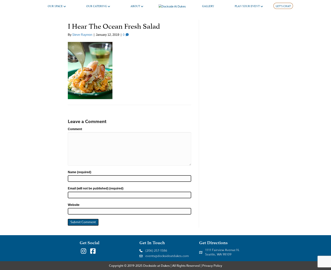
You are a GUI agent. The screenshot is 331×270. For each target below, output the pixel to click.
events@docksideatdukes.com (167, 256)
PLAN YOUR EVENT (247, 6)
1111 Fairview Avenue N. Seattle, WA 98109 (222, 252)
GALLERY (208, 6)
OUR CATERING (96, 6)
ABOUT (135, 6)
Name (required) (79, 172)
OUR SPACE (55, 6)
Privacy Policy (212, 265)
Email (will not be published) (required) (95, 188)
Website (73, 204)
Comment (75, 129)
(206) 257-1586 (156, 250)
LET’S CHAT (283, 6)
